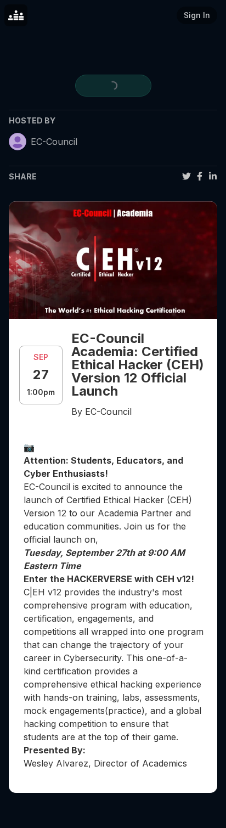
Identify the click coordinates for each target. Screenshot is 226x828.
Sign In (197, 15)
